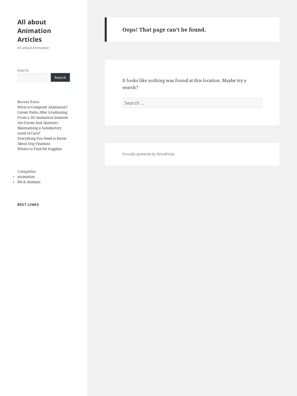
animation (26, 176)
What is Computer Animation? (42, 107)
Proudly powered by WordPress (148, 154)
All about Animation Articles (34, 30)
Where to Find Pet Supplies (39, 148)
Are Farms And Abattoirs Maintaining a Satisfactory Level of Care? (39, 128)
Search (23, 70)
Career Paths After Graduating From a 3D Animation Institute (42, 115)
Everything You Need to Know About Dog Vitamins (41, 141)
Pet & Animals (28, 181)
